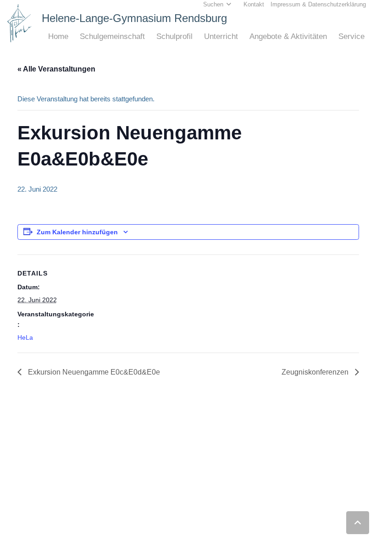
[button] (73, 37)
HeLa (25, 337)
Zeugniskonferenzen (316, 372)
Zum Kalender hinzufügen (77, 232)
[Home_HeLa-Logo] (19, 23)
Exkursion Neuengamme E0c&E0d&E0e (93, 372)
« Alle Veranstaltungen (56, 69)
